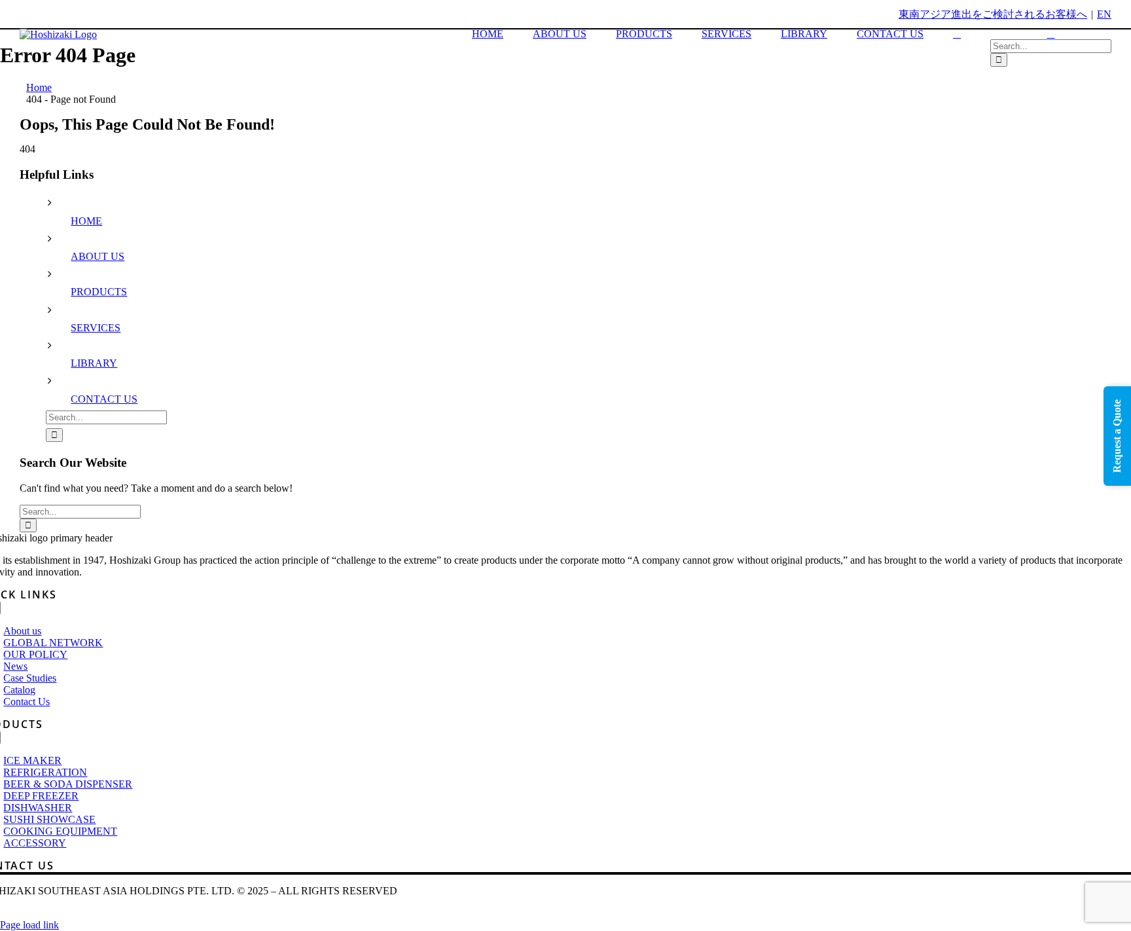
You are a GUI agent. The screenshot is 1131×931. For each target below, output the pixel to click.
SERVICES (95, 327)
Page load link (29, 924)
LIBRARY (94, 363)
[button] (957, 34)
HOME (86, 221)
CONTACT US (104, 399)
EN (1104, 14)
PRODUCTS (99, 291)
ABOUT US (97, 256)
